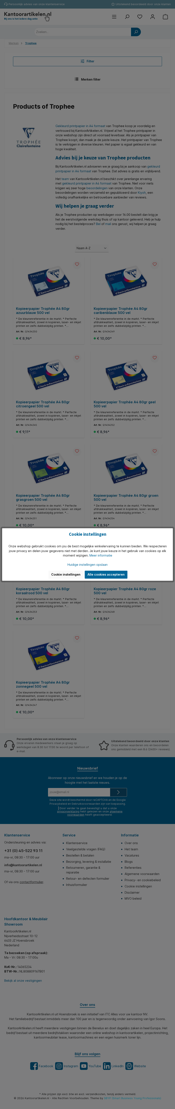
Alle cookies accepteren (106, 574)
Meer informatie (100, 555)
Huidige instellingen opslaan (87, 564)
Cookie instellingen (65, 574)
